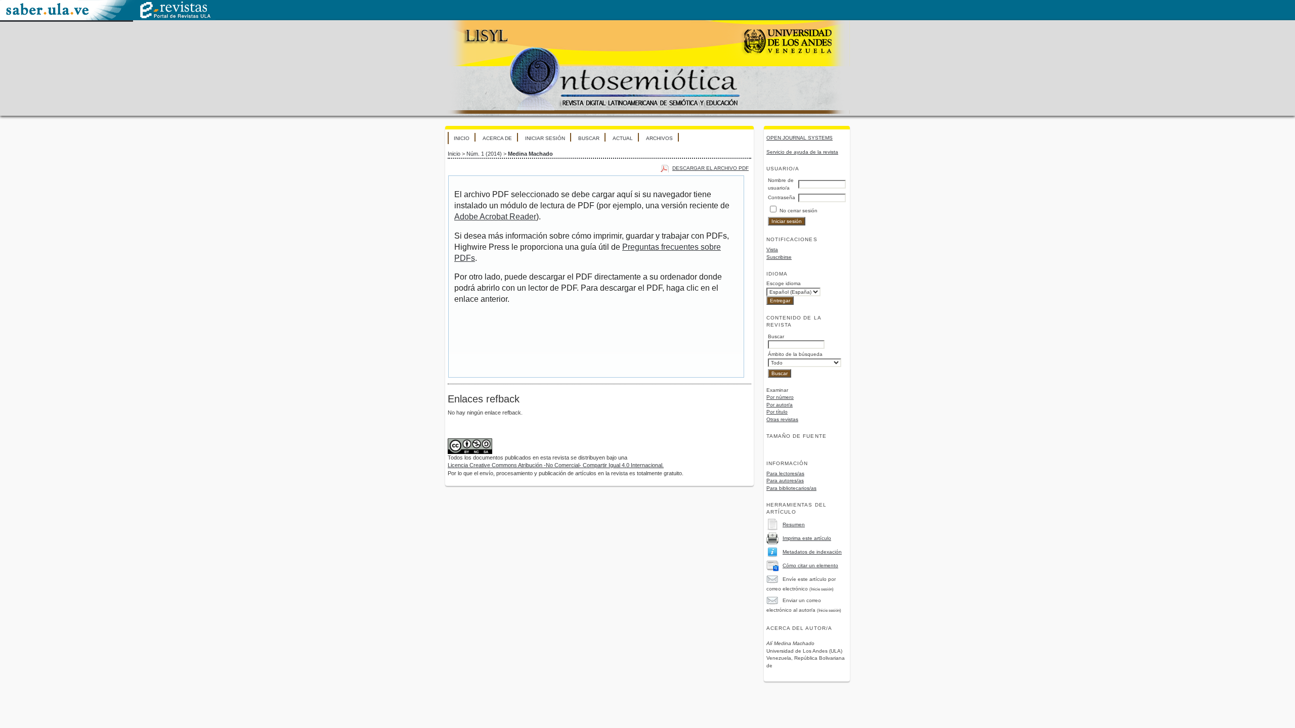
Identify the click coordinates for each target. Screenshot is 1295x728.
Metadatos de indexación (812, 552)
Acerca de (497, 138)
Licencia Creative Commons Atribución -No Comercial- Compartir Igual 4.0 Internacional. (556, 465)
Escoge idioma (783, 283)
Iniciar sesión (545, 138)
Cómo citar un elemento (810, 565)
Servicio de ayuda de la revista (802, 152)
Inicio (461, 138)
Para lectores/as (785, 473)
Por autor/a (779, 404)
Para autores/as (785, 480)
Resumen (794, 524)
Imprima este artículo (807, 538)
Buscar (588, 138)
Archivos (659, 138)
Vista (772, 249)
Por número (780, 397)
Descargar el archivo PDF (710, 168)
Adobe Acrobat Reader (495, 216)
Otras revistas (782, 419)
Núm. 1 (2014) (484, 154)
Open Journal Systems (799, 138)
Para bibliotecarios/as (791, 488)
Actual (623, 138)
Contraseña (781, 197)
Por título (777, 412)
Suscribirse (779, 257)
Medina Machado (530, 154)
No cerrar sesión (798, 210)
